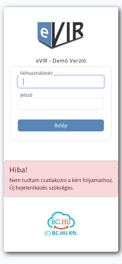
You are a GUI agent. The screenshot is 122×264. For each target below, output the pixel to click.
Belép (61, 125)
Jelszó (26, 95)
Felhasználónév (36, 73)
